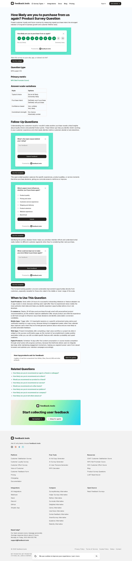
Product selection (25, 208)
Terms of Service (92, 549)
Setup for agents (55, 419)
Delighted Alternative (56, 504)
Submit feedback (31, 156)
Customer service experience (29, 202)
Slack (13, 498)
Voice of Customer (17, 468)
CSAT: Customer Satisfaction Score (99, 458)
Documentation (16, 481)
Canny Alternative (55, 508)
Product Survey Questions (96, 471)
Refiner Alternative (55, 498)
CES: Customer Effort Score (97, 465)
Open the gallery (71, 357)
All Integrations (16, 491)
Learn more (75, 556)
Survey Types (38, 4)
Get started (114, 3)
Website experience (26, 211)
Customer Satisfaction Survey (21, 458)
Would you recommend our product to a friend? (29, 379)
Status (112, 549)
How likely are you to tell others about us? (27, 396)
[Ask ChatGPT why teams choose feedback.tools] (12, 447)
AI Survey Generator (56, 462)
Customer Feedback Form (20, 471)
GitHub (13, 504)
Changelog (14, 478)
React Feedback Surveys (95, 491)
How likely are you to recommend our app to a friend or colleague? (36, 373)
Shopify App (15, 508)
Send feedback (32, 268)
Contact (118, 549)
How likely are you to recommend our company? (29, 392)
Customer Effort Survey (19, 465)
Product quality (25, 195)
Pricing (71, 4)
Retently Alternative (56, 524)
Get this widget (17, 61)
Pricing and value (25, 198)
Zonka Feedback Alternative (58, 514)
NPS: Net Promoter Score (96, 462)
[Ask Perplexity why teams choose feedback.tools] (23, 447)
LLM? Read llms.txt (93, 475)
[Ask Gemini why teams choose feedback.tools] (19, 447)
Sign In (103, 3)
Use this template (17, 173)
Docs (60, 4)
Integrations (51, 4)
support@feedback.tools (20, 540)
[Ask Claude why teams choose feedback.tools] (16, 447)
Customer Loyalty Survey (19, 462)
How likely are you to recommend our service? (29, 383)
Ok (96, 556)
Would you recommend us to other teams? (27, 386)
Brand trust (23, 215)
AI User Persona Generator (58, 465)
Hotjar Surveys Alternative (58, 495)
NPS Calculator (54, 468)
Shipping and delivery (27, 205)
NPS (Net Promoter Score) (20, 80)
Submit (32, 219)
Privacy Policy (79, 549)
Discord (13, 501)
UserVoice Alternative (56, 511)
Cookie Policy (104, 549)
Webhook (14, 495)
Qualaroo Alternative (56, 521)
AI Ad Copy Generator (57, 458)
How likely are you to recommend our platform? (29, 389)
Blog (65, 4)
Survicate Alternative (56, 501)
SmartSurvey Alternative (57, 517)
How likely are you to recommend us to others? (29, 376)
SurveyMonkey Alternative (58, 491)
